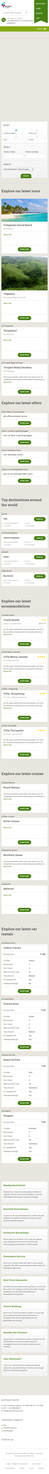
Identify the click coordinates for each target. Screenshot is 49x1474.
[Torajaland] (24, 326)
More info (7, 234)
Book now (24, 249)
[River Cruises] (24, 816)
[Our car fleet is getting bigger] (24, 431)
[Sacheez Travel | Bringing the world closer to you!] (24, 5)
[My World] (24, 571)
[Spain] (24, 552)
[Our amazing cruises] (24, 450)
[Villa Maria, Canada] (24, 652)
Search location (10, 169)
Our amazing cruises (13, 454)
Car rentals (36, 1464)
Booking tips (8, 1430)
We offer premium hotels (15, 416)
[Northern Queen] (24, 850)
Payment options (10, 1428)
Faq (4, 1425)
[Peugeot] (24, 1111)
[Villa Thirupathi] (24, 725)
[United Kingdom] (24, 533)
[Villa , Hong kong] (24, 689)
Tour (5, 139)
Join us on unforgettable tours (18, 473)
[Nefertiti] (24, 884)
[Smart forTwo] (24, 1055)
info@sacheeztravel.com (13, 1411)
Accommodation (10, 133)
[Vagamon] (24, 273)
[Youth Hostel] (24, 615)
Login (38, 8)
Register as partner (20, 1464)
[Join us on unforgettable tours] (24, 469)
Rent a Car (33, 133)
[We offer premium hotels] (24, 412)
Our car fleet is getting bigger (17, 435)
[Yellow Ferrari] (24, 943)
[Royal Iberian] (24, 782)
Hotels (22, 1468)
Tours (31, 1468)
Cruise (31, 139)
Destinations (10, 1468)
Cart (38, 18)
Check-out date (31, 152)
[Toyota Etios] (24, 999)
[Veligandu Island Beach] (24, 210)
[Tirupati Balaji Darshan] (24, 363)
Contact (41, 1468)
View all (39, 519)
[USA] (24, 514)
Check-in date (9, 152)
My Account (40, 4)
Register (39, 13)
